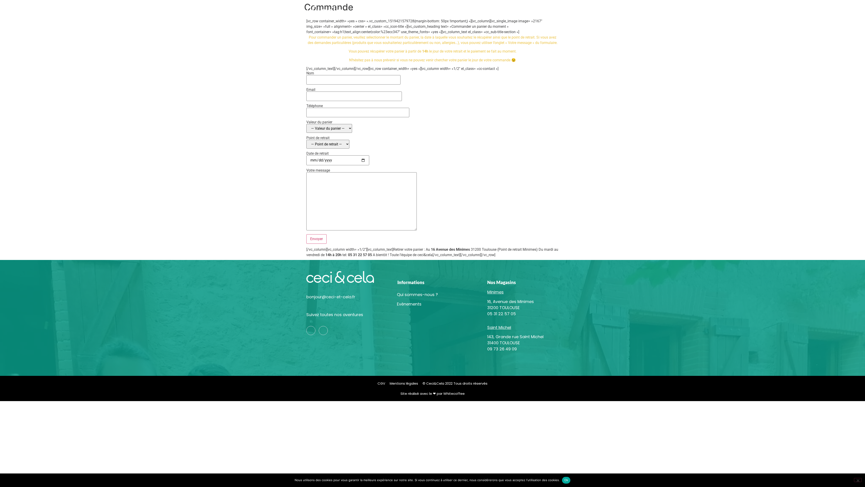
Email (310, 90)
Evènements (564, 11)
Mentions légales (404, 383)
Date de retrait (317, 154)
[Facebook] (323, 330)
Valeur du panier (319, 122)
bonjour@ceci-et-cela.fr (330, 297)
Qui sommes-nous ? (436, 11)
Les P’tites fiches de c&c (527, 11)
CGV (381, 383)
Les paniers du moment (480, 11)
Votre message (318, 170)
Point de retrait (318, 138)
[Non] (858, 480)
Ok (566, 480)
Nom (310, 73)
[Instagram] (310, 330)
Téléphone (314, 106)
